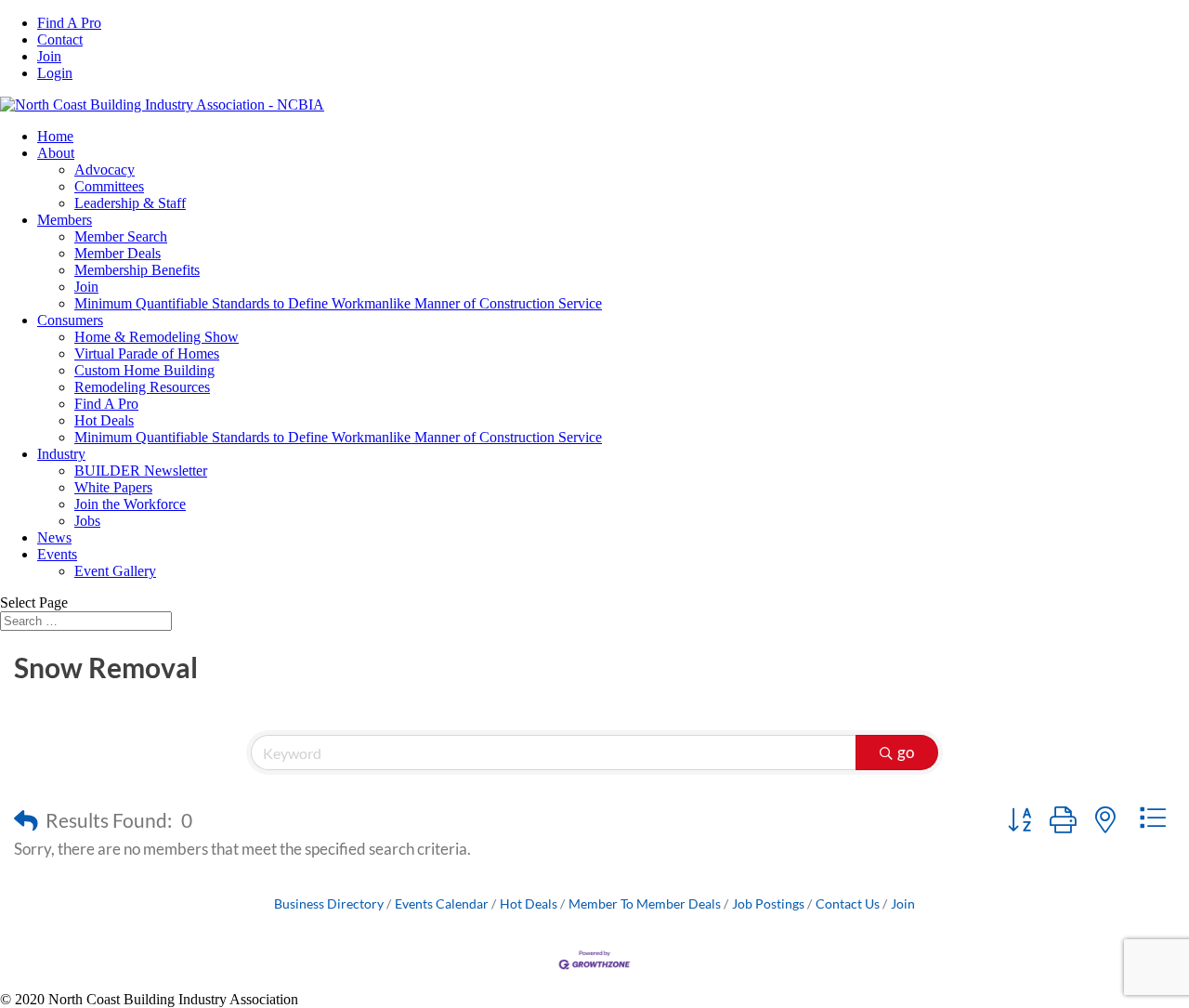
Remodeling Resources (142, 387)
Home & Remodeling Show (156, 337)
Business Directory (329, 903)
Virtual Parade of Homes (146, 353)
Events (57, 554)
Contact (60, 39)
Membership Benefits (137, 270)
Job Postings (768, 903)
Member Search (120, 236)
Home (55, 136)
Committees (109, 186)
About (55, 153)
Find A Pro (69, 23)
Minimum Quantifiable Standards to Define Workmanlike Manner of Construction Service (338, 303)
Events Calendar (442, 903)
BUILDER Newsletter (140, 470)
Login (54, 73)
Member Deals (117, 253)
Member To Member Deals (644, 903)
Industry (61, 454)
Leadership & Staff (130, 203)
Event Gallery (115, 571)
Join (49, 56)
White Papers (113, 487)
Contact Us (848, 903)
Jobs (87, 521)
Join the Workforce (130, 504)
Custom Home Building (144, 370)
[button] (26, 820)
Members (64, 220)
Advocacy (104, 169)
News (54, 537)
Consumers (70, 320)
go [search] (905, 752)
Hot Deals (104, 420)
